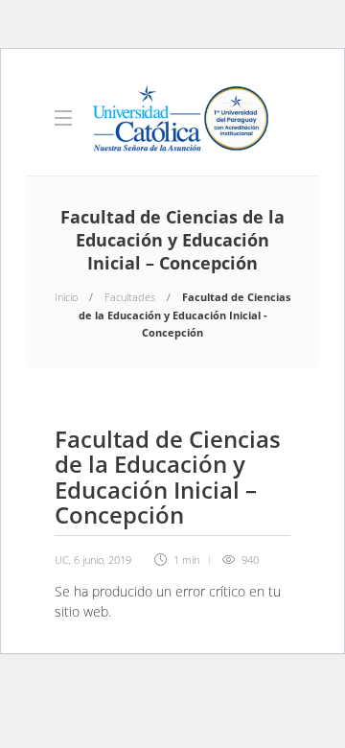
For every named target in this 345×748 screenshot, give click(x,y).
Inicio (66, 297)
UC (62, 559)
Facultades (129, 297)
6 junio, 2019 (102, 559)
